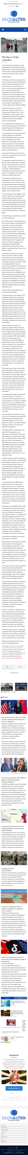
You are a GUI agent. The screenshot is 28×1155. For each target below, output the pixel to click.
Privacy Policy (4, 1127)
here (21, 658)
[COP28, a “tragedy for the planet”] (6, 1039)
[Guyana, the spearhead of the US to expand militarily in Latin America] (14, 816)
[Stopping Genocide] (14, 858)
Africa (2, 1134)
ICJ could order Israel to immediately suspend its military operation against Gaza (17, 1013)
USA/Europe (3, 1141)
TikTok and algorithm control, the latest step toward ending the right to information (14, 959)
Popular (7, 998)
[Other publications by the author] (20, 667)
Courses (21, 998)
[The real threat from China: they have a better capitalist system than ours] (14, 707)
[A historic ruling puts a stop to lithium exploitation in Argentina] (14, 896)
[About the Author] (8, 667)
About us (3, 1125)
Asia (2, 1139)
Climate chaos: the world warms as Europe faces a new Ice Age (18, 1002)
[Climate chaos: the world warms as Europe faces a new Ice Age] (6, 1003)
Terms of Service (4, 1129)
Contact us (3, 1132)
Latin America (4, 1136)
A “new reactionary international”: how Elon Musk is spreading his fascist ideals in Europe (21, 682)
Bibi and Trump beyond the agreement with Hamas (7, 686)
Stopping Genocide (8, 868)
